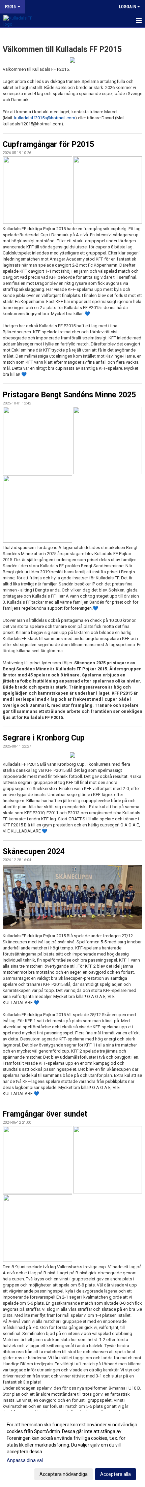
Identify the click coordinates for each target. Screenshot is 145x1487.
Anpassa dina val (25, 1460)
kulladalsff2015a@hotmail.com (44, 117)
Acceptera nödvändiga (63, 1474)
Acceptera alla (115, 1474)
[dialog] (72, 1449)
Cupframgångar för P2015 (48, 144)
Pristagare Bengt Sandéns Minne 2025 (69, 394)
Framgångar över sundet (45, 1114)
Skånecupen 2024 (34, 851)
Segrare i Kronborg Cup (44, 737)
